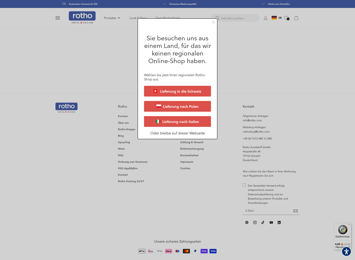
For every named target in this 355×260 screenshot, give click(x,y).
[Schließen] (213, 22)
